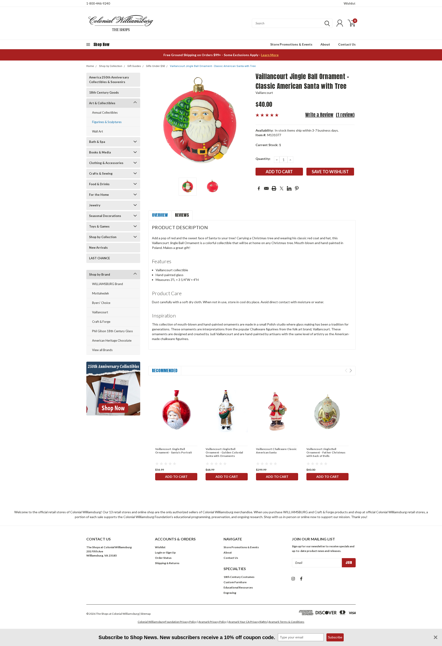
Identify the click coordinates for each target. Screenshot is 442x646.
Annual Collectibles (105, 112)
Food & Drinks (99, 184)
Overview (160, 215)
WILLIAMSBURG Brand (107, 284)
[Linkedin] (289, 188)
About (325, 44)
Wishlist (349, 3)
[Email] (266, 188)
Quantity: (263, 159)
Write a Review (319, 114)
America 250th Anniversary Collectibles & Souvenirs (109, 79)
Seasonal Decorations (105, 216)
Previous (154, 123)
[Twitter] (281, 188)
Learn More (270, 55)
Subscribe (335, 637)
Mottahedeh (100, 293)
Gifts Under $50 (155, 66)
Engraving (230, 592)
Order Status (163, 557)
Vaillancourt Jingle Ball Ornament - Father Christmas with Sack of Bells (325, 452)
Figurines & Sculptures (107, 122)
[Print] (274, 188)
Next (246, 123)
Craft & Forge (101, 321)
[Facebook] (258, 188)
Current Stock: (268, 145)
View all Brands (102, 350)
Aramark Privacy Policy (212, 621)
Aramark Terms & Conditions (286, 621)
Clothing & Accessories (106, 163)
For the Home (99, 194)
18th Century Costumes (239, 577)
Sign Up (171, 552)
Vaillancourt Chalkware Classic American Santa (276, 450)
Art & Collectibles (102, 103)
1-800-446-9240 (98, 3)
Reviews (182, 215)
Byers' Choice (101, 303)
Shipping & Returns (167, 563)
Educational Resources (238, 587)
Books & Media (100, 152)
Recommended (164, 370)
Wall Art (97, 131)
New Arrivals (98, 247)
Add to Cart (176, 477)
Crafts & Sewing (101, 173)
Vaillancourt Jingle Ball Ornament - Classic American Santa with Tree (213, 66)
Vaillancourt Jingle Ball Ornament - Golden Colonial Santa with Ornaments (224, 452)
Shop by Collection (110, 66)
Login (158, 552)
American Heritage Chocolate (111, 340)
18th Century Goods (104, 92)
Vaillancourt (100, 312)
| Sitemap (145, 613)
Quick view (176, 411)
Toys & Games (99, 226)
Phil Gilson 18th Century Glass (112, 331)
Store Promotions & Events (291, 44)
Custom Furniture (235, 582)
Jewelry (94, 205)
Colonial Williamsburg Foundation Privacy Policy (167, 621)
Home (90, 66)
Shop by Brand (99, 274)
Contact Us (347, 44)
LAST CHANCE (99, 258)
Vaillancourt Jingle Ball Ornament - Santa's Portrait (173, 450)
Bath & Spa (97, 142)
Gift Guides (134, 66)
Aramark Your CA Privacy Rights (247, 621)
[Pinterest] (296, 188)
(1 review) (345, 114)
